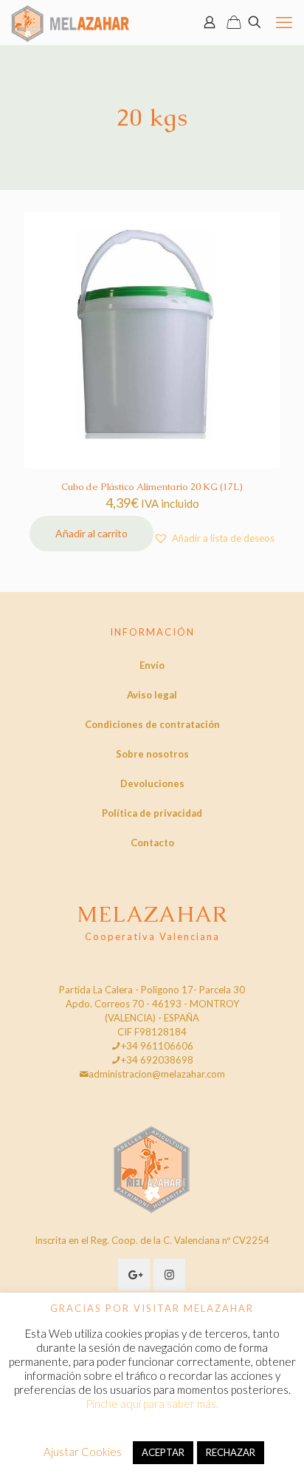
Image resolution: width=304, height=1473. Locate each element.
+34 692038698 (157, 1060)
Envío (152, 665)
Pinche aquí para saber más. (152, 1403)
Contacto (152, 842)
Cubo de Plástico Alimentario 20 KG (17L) (152, 486)
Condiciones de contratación (152, 724)
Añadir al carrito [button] (91, 533)
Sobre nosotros (152, 754)
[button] (213, 538)
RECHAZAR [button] (230, 1452)
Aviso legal (152, 695)
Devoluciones (152, 783)
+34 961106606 (157, 1046)
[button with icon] (134, 1274)
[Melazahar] (70, 22)
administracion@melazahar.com (157, 1074)
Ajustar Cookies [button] (83, 1451)
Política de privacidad (152, 813)
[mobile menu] (284, 22)
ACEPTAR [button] (163, 1452)
